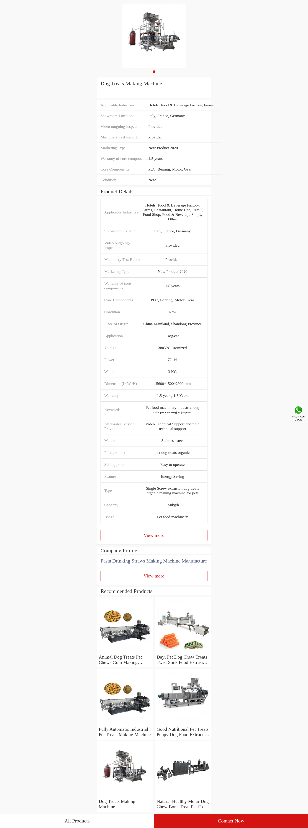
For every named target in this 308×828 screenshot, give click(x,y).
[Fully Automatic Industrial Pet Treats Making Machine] (125, 723)
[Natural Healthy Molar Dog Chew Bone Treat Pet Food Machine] (183, 796)
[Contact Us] (299, 414)
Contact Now (231, 821)
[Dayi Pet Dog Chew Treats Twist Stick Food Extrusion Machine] (183, 651)
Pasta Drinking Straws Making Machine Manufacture (154, 561)
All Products (77, 821)
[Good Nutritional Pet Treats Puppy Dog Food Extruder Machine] (183, 723)
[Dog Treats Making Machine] (125, 796)
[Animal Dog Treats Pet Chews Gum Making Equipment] (125, 651)
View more (154, 535)
